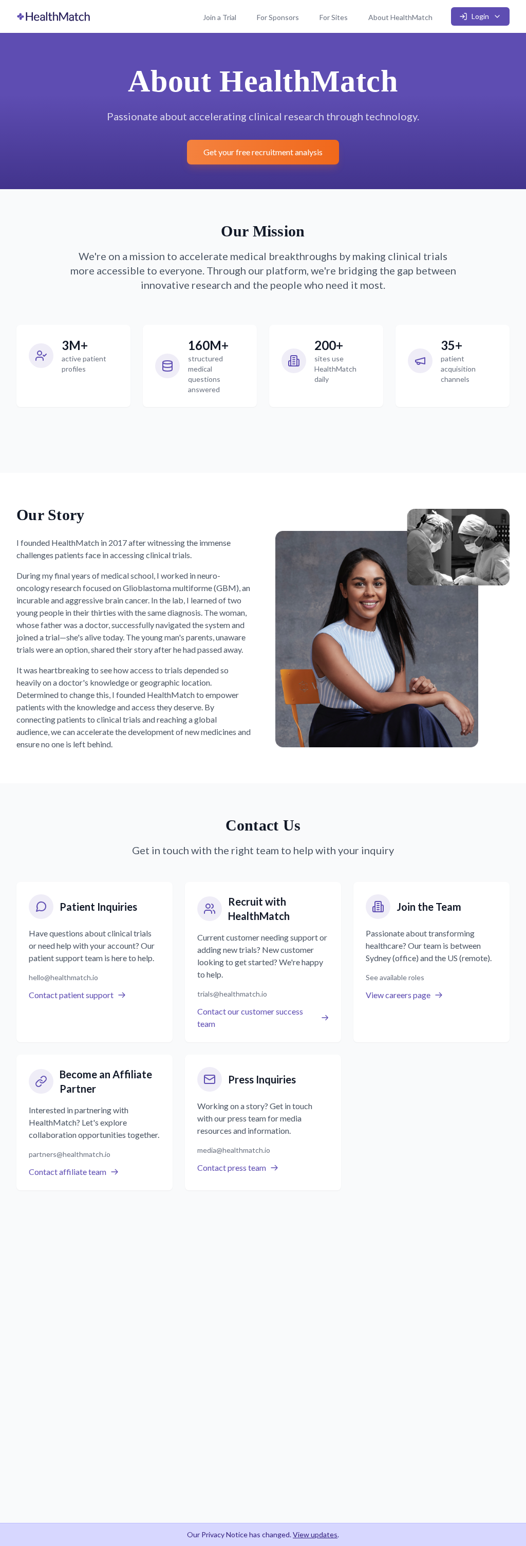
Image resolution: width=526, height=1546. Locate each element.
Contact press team (231, 1167)
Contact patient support (71, 995)
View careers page (398, 995)
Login (480, 16)
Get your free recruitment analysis (263, 152)
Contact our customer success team (250, 1017)
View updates (315, 1534)
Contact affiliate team (67, 1171)
